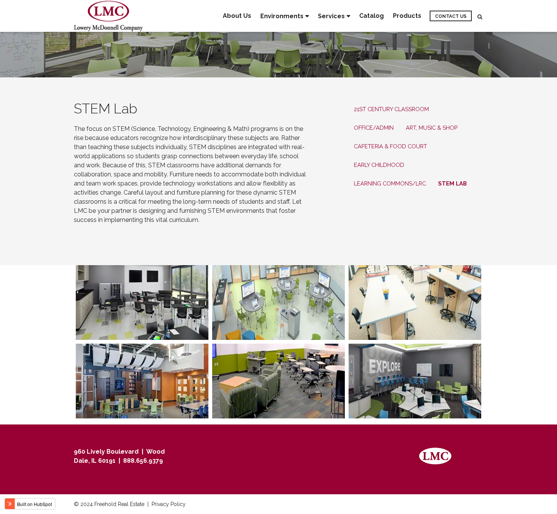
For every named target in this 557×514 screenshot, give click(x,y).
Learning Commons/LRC (390, 183)
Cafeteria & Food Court (390, 146)
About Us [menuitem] (237, 15)
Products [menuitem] (407, 15)
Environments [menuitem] (282, 16)
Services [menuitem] (331, 16)
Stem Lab (452, 183)
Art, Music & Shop (431, 127)
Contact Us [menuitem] (450, 16)
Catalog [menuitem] (371, 15)
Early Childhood (379, 165)
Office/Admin (374, 127)
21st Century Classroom (391, 109)
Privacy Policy (169, 504)
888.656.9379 (143, 460)
